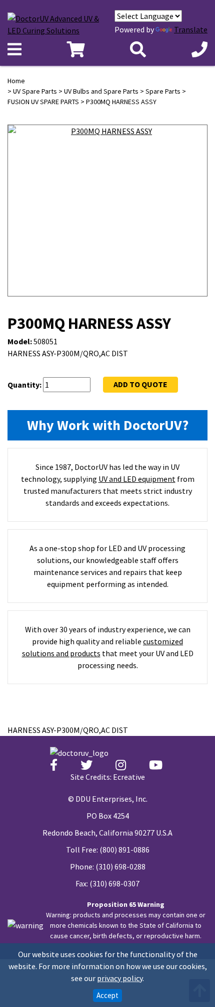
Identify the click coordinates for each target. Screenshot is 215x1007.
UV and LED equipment (137, 479)
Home (16, 80)
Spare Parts (163, 91)
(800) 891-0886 (125, 850)
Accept (107, 995)
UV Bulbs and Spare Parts (101, 91)
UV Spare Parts (35, 91)
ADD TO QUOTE (141, 384)
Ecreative (129, 777)
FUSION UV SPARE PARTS (43, 101)
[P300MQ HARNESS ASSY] (107, 224)
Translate (191, 29)
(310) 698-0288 (121, 866)
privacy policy (119, 978)
